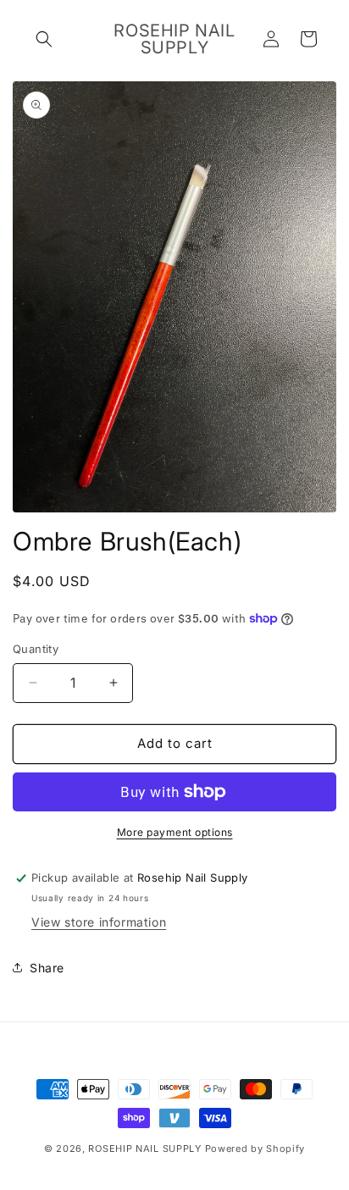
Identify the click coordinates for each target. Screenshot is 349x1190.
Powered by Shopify (255, 1148)
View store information (98, 922)
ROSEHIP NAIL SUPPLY (144, 1148)
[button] (44, 39)
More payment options (175, 832)
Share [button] (47, 967)
